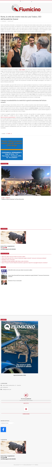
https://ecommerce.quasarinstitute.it (8, 117)
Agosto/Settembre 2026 (20, 375)
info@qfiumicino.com (6, 389)
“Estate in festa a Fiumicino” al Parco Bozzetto (12, 199)
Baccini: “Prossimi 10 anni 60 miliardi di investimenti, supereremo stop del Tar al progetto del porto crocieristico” (25, 262)
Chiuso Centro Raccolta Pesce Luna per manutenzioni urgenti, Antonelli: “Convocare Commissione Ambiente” (24, 258)
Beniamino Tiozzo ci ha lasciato (8, 259)
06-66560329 (5, 387)
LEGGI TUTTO (26, 403)
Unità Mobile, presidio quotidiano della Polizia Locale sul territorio (15, 261)
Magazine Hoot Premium (27, 464)
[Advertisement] (26, 215)
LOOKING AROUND (26, 413)
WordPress (36, 464)
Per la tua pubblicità (26, 398)
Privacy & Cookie (16, 464)
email (4, 247)
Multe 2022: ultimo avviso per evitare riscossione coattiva (13, 256)
